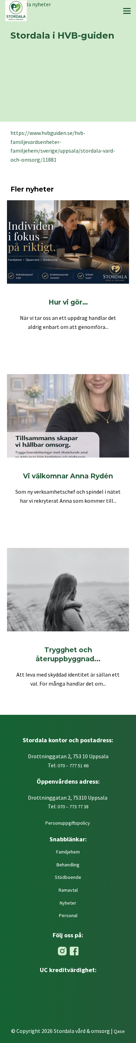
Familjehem (68, 852)
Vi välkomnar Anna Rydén (68, 476)
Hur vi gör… (68, 302)
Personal (68, 915)
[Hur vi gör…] (68, 242)
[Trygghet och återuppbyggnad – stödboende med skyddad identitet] (68, 589)
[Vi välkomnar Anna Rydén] (68, 416)
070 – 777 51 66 (73, 765)
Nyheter (68, 903)
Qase (119, 1031)
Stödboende (68, 877)
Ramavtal (68, 890)
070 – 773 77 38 (73, 806)
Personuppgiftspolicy (68, 823)
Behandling (68, 865)
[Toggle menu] (127, 12)
